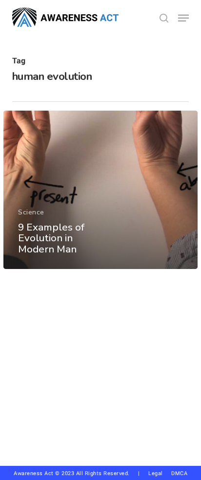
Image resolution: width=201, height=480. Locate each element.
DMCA (179, 473)
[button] (183, 18)
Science (31, 212)
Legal (155, 473)
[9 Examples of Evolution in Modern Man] (100, 190)
